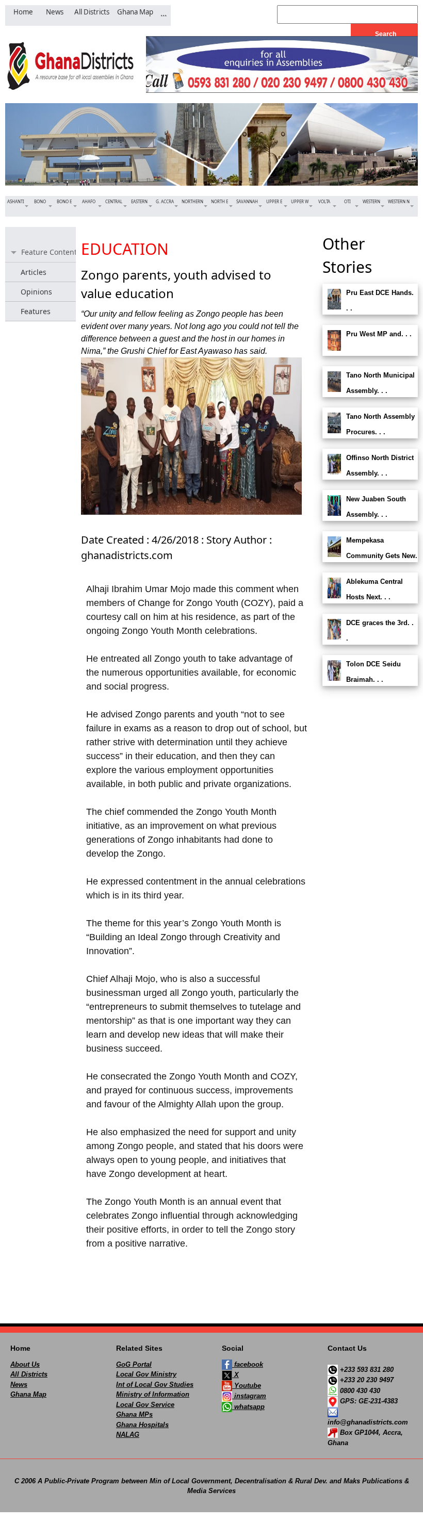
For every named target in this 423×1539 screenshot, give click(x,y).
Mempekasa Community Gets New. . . (369, 555)
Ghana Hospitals (142, 1425)
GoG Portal (134, 1364)
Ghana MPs (134, 1414)
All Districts (28, 1374)
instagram (249, 1396)
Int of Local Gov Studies (154, 1384)
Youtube (246, 1385)
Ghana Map (28, 1394)
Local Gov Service (145, 1405)
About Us (25, 1364)
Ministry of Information (152, 1394)
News (18, 1384)
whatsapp (248, 1407)
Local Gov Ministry (146, 1374)
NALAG (127, 1434)
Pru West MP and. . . (379, 334)
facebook (247, 1364)
